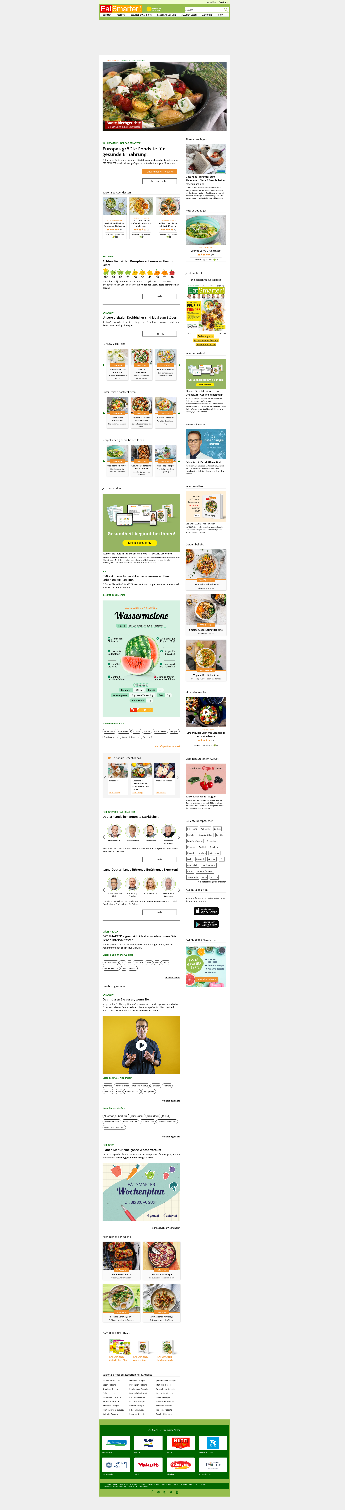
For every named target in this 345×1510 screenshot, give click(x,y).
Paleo (148, 962)
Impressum (147, 1485)
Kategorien (143, 1487)
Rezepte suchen (159, 181)
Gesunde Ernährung (141, 15)
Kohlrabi (191, 853)
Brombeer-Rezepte (111, 1389)
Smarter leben (189, 15)
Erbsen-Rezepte (136, 1410)
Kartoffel (191, 835)
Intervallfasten (110, 962)
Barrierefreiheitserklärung (115, 1487)
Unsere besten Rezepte (160, 171)
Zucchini (146, 737)
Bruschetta (192, 829)
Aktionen (207, 15)
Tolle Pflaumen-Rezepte (161, 1274)
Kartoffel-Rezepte (137, 1397)
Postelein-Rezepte (111, 1401)
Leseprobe (190, 333)
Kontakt (133, 1485)
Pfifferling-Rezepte (111, 1405)
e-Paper (222, 333)
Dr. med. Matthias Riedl (114, 894)
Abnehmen (109, 1116)
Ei (221, 859)
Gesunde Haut (147, 1121)
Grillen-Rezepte (163, 1397)
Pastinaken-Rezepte (165, 1401)
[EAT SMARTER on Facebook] (152, 1492)
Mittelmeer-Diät (111, 968)
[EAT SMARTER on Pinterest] (158, 1492)
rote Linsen (214, 853)
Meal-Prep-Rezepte (165, 465)
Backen (217, 829)
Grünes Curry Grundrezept (206, 250)
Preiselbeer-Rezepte (112, 1397)
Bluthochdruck (122, 1085)
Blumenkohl (123, 731)
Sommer (107, 15)
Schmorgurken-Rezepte (113, 1410)
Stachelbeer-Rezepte (138, 1389)
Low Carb (138, 962)
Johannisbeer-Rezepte (166, 1380)
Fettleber (156, 1085)
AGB (140, 1485)
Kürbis (190, 871)
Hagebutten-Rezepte (165, 1393)
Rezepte (121, 15)
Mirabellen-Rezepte (138, 1385)
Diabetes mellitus (140, 1085)
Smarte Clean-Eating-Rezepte (206, 629)
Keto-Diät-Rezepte (165, 369)
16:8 (123, 962)
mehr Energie (137, 1116)
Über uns (107, 1485)
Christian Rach (114, 840)
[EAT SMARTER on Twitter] (171, 1492)
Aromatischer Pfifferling (161, 1316)
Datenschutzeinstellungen (176, 1485)
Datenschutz (158, 1485)
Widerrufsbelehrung (197, 1485)
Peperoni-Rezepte (164, 1410)
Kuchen (202, 853)
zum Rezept (114, 792)
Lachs (189, 859)
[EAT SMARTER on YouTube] (177, 1492)
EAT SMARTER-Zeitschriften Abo (118, 1358)
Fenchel (147, 731)
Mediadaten (132, 1487)
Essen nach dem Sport (114, 1127)
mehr (160, 296)
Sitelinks (124, 1485)
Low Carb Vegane (195, 841)
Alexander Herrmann (168, 842)
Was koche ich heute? (117, 465)
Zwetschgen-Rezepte (165, 1389)
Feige (204, 877)
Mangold (174, 731)
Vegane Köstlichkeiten (206, 675)
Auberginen (109, 731)
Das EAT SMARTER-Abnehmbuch (200, 523)
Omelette (214, 847)
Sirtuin (166, 962)
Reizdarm (108, 1091)
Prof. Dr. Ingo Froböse (132, 894)
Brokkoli (136, 731)
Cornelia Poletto (132, 840)
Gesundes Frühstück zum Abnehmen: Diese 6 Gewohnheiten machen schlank (205, 180)
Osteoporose (148, 1091)
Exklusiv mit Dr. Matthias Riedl (203, 462)
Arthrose (108, 1085)
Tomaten (135, 737)
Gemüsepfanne (209, 865)
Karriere (116, 1485)
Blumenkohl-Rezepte (138, 1393)
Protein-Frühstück (165, 417)
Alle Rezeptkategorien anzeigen (212, 881)
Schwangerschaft (112, 1121)
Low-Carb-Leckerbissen (205, 584)
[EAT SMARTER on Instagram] (165, 1492)
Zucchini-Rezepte (164, 1414)
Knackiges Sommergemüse (121, 1316)
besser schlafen (130, 1121)
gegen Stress (153, 1116)
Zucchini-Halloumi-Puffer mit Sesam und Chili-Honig (141, 223)
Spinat (124, 737)
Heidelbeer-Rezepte (111, 1380)
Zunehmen (122, 1116)
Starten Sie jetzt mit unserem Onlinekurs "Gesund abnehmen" (138, 553)
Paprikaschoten (111, 737)
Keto (157, 962)
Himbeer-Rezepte (137, 1380)
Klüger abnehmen (166, 15)
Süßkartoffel (192, 877)
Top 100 (159, 333)
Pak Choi (220, 835)
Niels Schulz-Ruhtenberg (168, 894)
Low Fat (132, 968)
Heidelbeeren (160, 731)
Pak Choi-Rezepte (137, 1401)
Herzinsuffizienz (132, 1091)
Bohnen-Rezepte (136, 1405)
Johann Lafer (150, 840)
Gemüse (212, 859)
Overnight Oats (206, 835)
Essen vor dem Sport (167, 1121)
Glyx (124, 968)
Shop (220, 15)
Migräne (167, 1085)
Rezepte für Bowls (205, 871)
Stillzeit (165, 1116)
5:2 (129, 962)
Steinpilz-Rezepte (110, 1414)
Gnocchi (214, 877)
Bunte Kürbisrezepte (121, 1274)
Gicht (118, 1091)
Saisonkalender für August (201, 796)
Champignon (212, 841)
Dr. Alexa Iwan (150, 893)
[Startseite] (121, 9)
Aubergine (205, 829)
